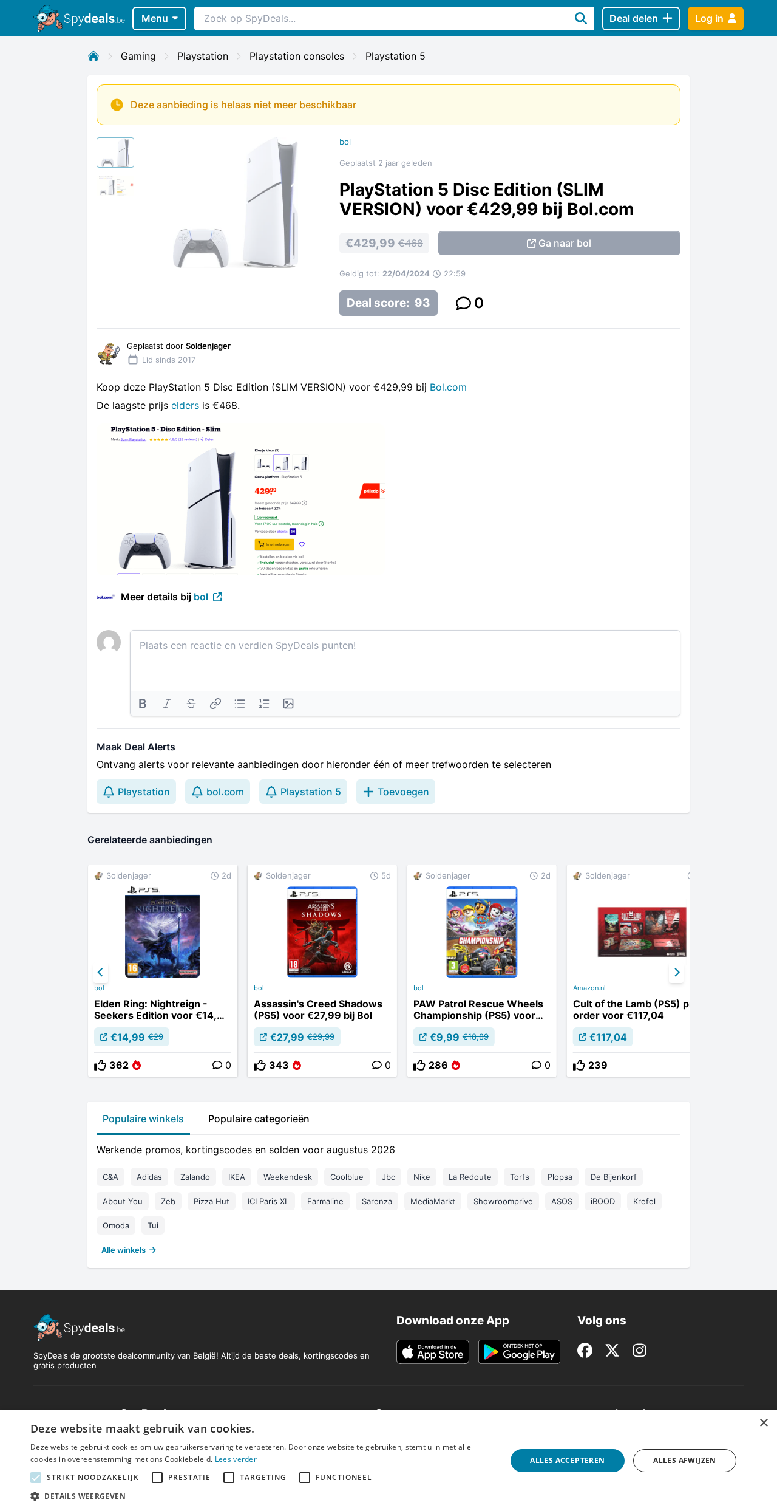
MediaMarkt (432, 1201)
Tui (153, 1225)
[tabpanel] (388, 1197)
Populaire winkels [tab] (143, 1118)
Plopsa (560, 1177)
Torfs (519, 1177)
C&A (110, 1177)
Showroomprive (503, 1201)
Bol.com (448, 387)
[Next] (676, 972)
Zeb (168, 1201)
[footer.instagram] (639, 1350)
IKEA (236, 1177)
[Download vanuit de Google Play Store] (519, 1352)
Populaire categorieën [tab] (259, 1118)
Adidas (149, 1177)
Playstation (202, 56)
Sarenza (377, 1201)
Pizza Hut (211, 1201)
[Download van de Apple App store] (432, 1352)
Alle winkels (123, 1250)
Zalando (195, 1177)
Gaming (138, 56)
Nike (421, 1177)
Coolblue (347, 1177)
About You (123, 1201)
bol (345, 141)
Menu (154, 18)
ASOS (561, 1201)
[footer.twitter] (612, 1350)
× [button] (763, 1423)
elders (186, 405)
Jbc (388, 1177)
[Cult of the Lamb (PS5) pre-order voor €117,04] (641, 971)
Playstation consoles (296, 56)
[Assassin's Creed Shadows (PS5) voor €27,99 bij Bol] (322, 971)
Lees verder (236, 1459)
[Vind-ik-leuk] (100, 1065)
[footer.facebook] (584, 1350)
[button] (261, 1496)
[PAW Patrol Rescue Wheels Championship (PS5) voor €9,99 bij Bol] (482, 971)
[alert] (388, 1460)
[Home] (93, 56)
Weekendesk (287, 1177)
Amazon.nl (589, 988)
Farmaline (325, 1201)
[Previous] (100, 972)
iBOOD (603, 1201)
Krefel (644, 1201)
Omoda (116, 1225)
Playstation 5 (395, 56)
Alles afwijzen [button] (684, 1460)
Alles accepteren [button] (567, 1460)
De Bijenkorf (614, 1177)
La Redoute (470, 1177)
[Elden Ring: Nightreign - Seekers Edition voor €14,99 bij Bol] (162, 971)
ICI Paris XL (268, 1201)
